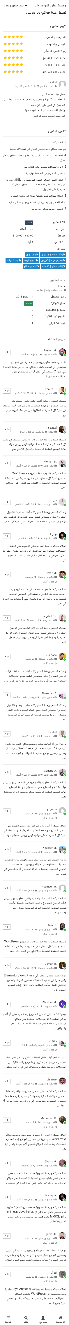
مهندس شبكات (46, 659)
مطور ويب (49, 466)
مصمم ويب (48, 355)
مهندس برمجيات (46, 393)
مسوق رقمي (47, 697)
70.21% (28, 303)
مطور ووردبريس (46, 813)
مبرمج (51, 432)
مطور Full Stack (46, 504)
